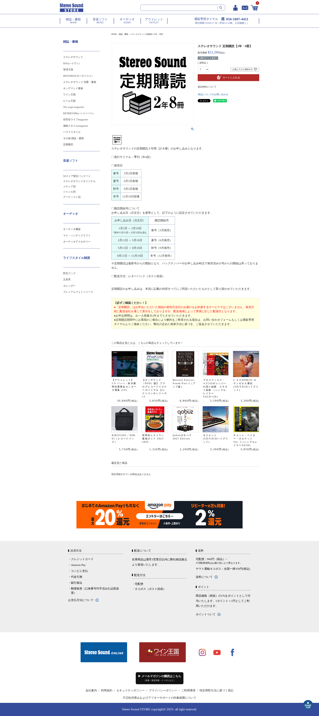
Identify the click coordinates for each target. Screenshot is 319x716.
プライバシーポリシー (163, 690)
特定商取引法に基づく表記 (216, 690)
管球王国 (68, 69)
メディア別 (69, 186)
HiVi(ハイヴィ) (71, 63)
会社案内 (91, 690)
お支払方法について (81, 600)
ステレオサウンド (73, 57)
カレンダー (69, 285)
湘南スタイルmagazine (75, 125)
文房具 (67, 279)
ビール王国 (69, 101)
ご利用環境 (188, 690)
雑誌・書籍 (123, 34)
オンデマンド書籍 (73, 88)
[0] (254, 8)
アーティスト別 (72, 197)
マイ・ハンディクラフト (77, 235)
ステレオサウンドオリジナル (79, 181)
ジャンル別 (69, 191)
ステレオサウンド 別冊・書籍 (79, 82)
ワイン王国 (69, 94)
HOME (114, 34)
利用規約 (106, 690)
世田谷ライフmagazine (75, 119)
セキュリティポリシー (130, 690)
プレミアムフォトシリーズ (78, 292)
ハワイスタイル (72, 132)
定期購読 (68, 144)
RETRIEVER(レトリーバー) (78, 113)
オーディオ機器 (72, 229)
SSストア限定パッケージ (77, 176)
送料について (204, 577)
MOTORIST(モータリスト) (77, 76)
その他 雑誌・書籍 (73, 138)
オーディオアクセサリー (77, 241)
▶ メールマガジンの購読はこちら (159, 678)
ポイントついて (205, 614)
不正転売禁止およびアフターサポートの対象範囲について (159, 697)
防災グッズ (69, 273)
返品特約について (207, 87)
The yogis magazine (73, 107)
